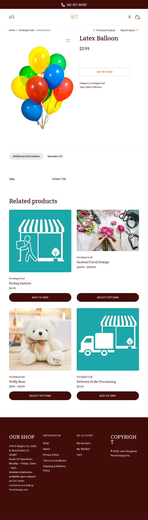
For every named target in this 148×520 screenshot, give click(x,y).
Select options (108, 297)
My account (84, 443)
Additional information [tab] (26, 156)
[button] (68, 40)
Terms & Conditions (54, 460)
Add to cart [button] (40, 297)
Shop (46, 443)
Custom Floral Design (93, 262)
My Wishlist (83, 449)
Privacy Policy (51, 454)
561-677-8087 (77, 5)
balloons (97, 87)
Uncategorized (26, 30)
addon (88, 87)
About (46, 449)
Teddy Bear (17, 381)
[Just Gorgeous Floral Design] (74, 17)
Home (12, 30)
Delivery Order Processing (96, 381)
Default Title (59, 178)
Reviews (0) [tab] (55, 156)
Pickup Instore (20, 283)
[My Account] (129, 17)
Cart (79, 454)
